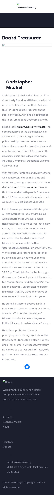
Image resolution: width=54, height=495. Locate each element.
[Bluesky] (27, 366)
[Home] (7, 382)
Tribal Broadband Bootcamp (23, 187)
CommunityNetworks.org (31, 126)
